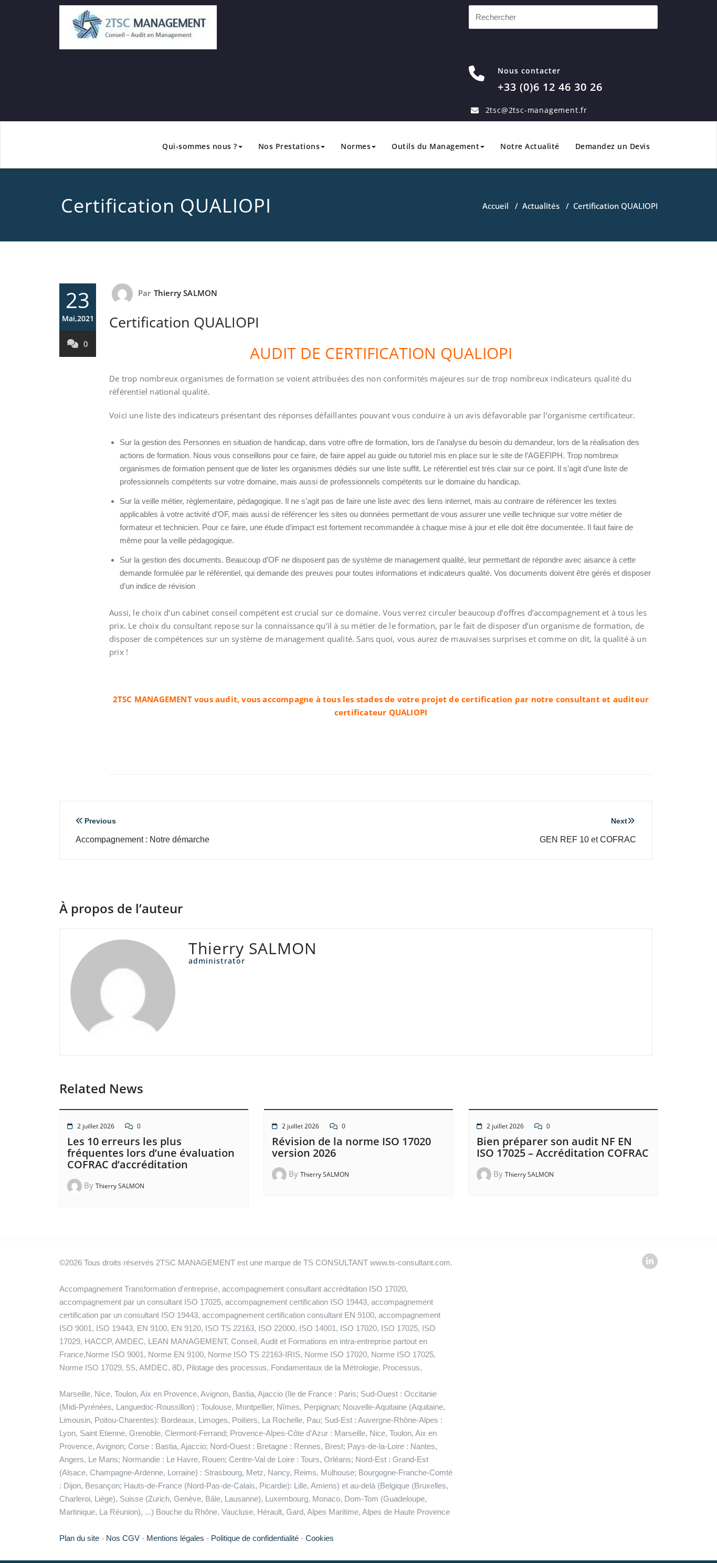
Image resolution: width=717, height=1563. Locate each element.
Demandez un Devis (612, 146)
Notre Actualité (530, 146)
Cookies (319, 1538)
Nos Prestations (289, 146)
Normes (356, 146)
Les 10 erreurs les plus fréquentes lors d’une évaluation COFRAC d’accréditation (151, 1152)
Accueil (495, 205)
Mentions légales (175, 1538)
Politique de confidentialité (255, 1538)
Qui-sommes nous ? (199, 146)
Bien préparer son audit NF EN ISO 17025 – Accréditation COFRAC (563, 1147)
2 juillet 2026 (95, 1126)
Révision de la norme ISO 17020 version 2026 (351, 1147)
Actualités (541, 205)
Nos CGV (123, 1538)
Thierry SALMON (186, 293)
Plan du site (79, 1538)
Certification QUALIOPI (184, 322)
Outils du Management (435, 146)
